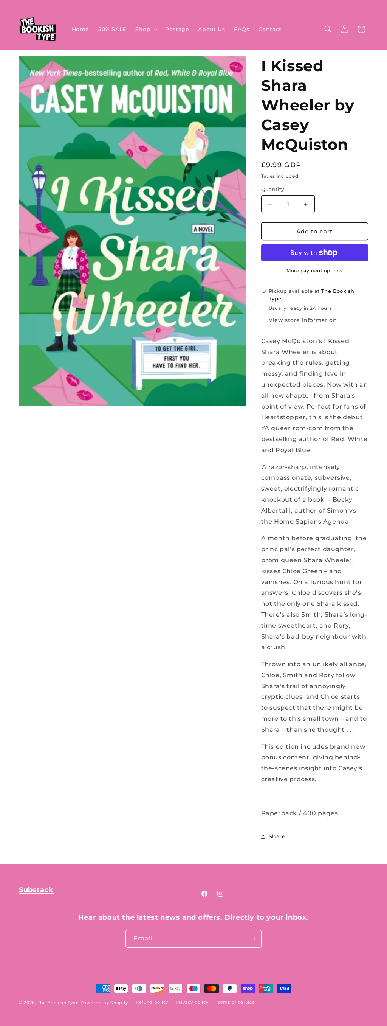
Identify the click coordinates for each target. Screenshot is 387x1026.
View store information (303, 320)
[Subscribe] (253, 939)
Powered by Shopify (104, 1002)
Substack (36, 890)
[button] (146, 29)
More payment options (314, 271)
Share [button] (277, 836)
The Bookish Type (58, 1002)
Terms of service (235, 1002)
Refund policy (152, 1002)
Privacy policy (192, 1002)
